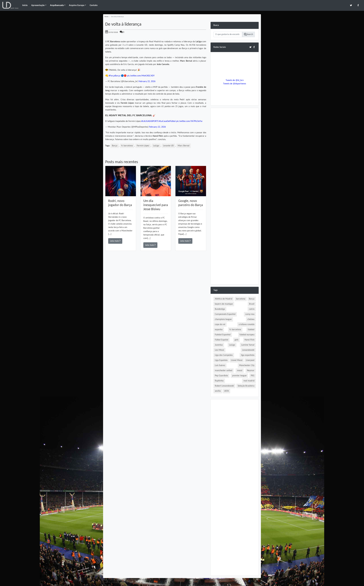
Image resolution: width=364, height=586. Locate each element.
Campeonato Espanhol (225, 314)
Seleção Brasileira (246, 386)
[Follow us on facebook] (358, 5)
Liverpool (250, 360)
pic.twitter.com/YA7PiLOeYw (189, 121)
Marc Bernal (183, 146)
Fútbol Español (221, 340)
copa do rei (220, 324)
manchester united (223, 370)
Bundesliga (220, 309)
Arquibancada (57, 5)
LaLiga (156, 146)
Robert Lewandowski (224, 386)
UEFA (226, 391)
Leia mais (114, 241)
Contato (94, 5)
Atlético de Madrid (223, 299)
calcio (251, 309)
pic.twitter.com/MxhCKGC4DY (141, 76)
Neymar (250, 370)
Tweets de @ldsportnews (234, 84)
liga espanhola (247, 355)
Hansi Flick (249, 340)
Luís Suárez (220, 365)
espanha (219, 329)
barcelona (240, 299)
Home (106, 16)
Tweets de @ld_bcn (235, 80)
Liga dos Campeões (224, 355)
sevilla (218, 391)
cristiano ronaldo (246, 324)
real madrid (248, 381)
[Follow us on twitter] (351, 5)
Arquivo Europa (76, 5)
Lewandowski (248, 350)
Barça (114, 146)
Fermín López (143, 146)
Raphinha (219, 381)
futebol (251, 329)
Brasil (251, 304)
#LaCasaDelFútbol (167, 121)
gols (236, 340)
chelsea (250, 319)
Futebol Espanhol (222, 335)
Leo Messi (219, 350)
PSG (252, 376)
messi (239, 370)
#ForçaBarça (114, 76)
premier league (239, 376)
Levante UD (168, 146)
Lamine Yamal (247, 345)
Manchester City (246, 365)
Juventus (219, 345)
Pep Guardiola (221, 376)
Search (250, 34)
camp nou (249, 314)
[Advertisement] (155, 291)
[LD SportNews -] (10, 5)
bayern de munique (224, 304)
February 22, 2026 (147, 81)
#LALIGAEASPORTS (150, 121)
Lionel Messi (236, 360)
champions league (223, 319)
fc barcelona (127, 146)
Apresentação (38, 5)
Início (25, 5)
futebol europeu (247, 335)
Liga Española (221, 360)
